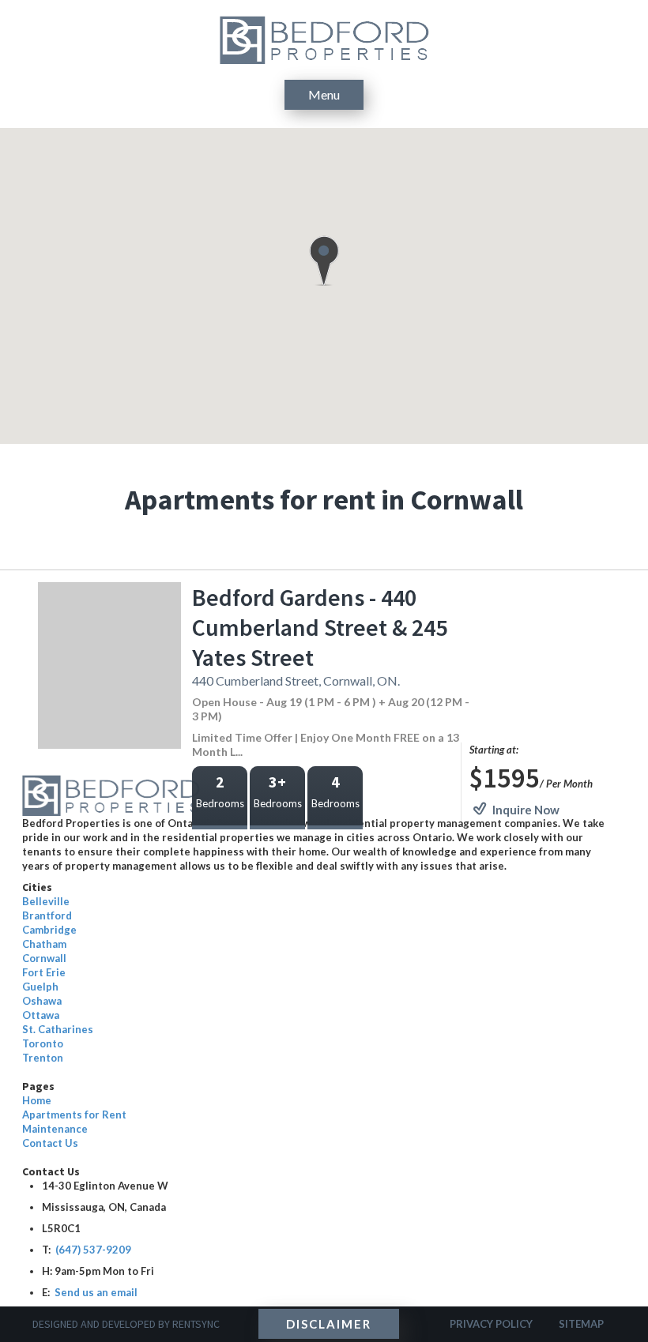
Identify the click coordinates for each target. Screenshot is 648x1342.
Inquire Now (525, 810)
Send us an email (94, 1292)
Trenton (42, 1057)
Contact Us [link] (50, 1143)
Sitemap (581, 1324)
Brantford (47, 915)
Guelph (40, 986)
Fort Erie (44, 972)
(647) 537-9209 (93, 1249)
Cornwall (44, 958)
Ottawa (40, 1015)
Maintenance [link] (55, 1128)
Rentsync (196, 1324)
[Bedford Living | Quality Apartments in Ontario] (324, 38)
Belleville (46, 901)
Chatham (44, 944)
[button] (323, 260)
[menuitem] (316, 1100)
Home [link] (36, 1100)
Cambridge (49, 929)
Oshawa (42, 1000)
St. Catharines (57, 1029)
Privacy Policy (491, 1324)
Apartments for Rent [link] (74, 1114)
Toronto (42, 1043)
